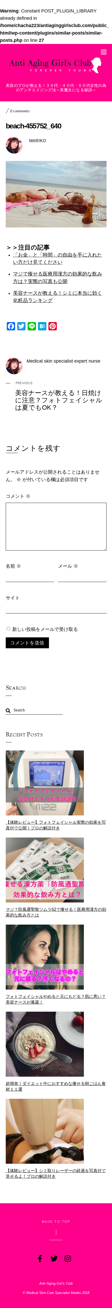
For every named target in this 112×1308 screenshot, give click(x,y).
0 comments (20, 111)
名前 (13, 566)
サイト (13, 597)
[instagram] (67, 1257)
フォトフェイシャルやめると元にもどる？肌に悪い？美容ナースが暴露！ (56, 999)
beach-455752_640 (33, 126)
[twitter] (53, 1257)
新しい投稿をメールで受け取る (45, 629)
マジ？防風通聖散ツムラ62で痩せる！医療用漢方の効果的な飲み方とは (56, 912)
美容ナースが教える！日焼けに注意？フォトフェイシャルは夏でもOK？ (58, 396)
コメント (18, 496)
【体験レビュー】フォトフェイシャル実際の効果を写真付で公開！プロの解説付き (56, 825)
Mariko (37, 141)
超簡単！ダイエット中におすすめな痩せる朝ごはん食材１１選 (56, 1086)
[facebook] (39, 1257)
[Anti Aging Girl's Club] (56, 74)
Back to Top (56, 1221)
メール (68, 566)
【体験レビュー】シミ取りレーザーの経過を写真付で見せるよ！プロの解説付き (56, 1173)
